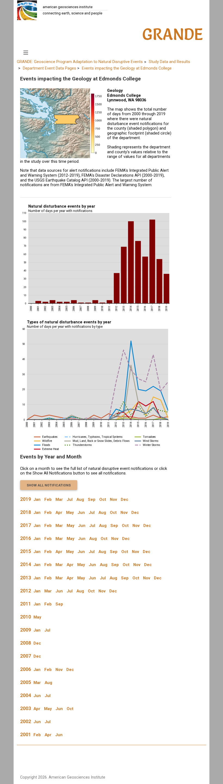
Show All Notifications (49, 485)
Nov (113, 499)
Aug (80, 499)
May (70, 512)
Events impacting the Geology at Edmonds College (127, 68)
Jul (70, 499)
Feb (48, 499)
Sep (91, 499)
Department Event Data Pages (49, 68)
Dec (124, 499)
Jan (37, 499)
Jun (81, 512)
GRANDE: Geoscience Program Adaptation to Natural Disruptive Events (80, 61)
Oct (102, 499)
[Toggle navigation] (26, 53)
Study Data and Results (169, 61)
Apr (58, 512)
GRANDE (173, 34)
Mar (59, 499)
